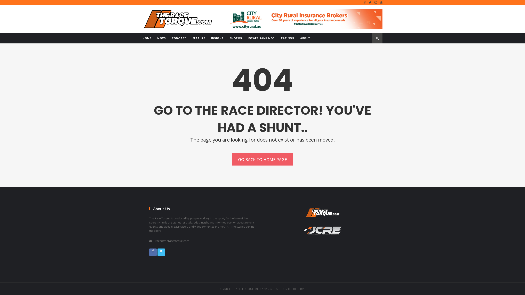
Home (147, 38)
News (161, 38)
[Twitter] (370, 2)
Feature (199, 38)
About (305, 38)
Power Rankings (261, 38)
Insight (217, 38)
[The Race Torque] (180, 19)
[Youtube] (381, 2)
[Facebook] (365, 2)
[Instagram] (375, 2)
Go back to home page (262, 159)
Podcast (179, 38)
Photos (236, 38)
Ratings (287, 38)
